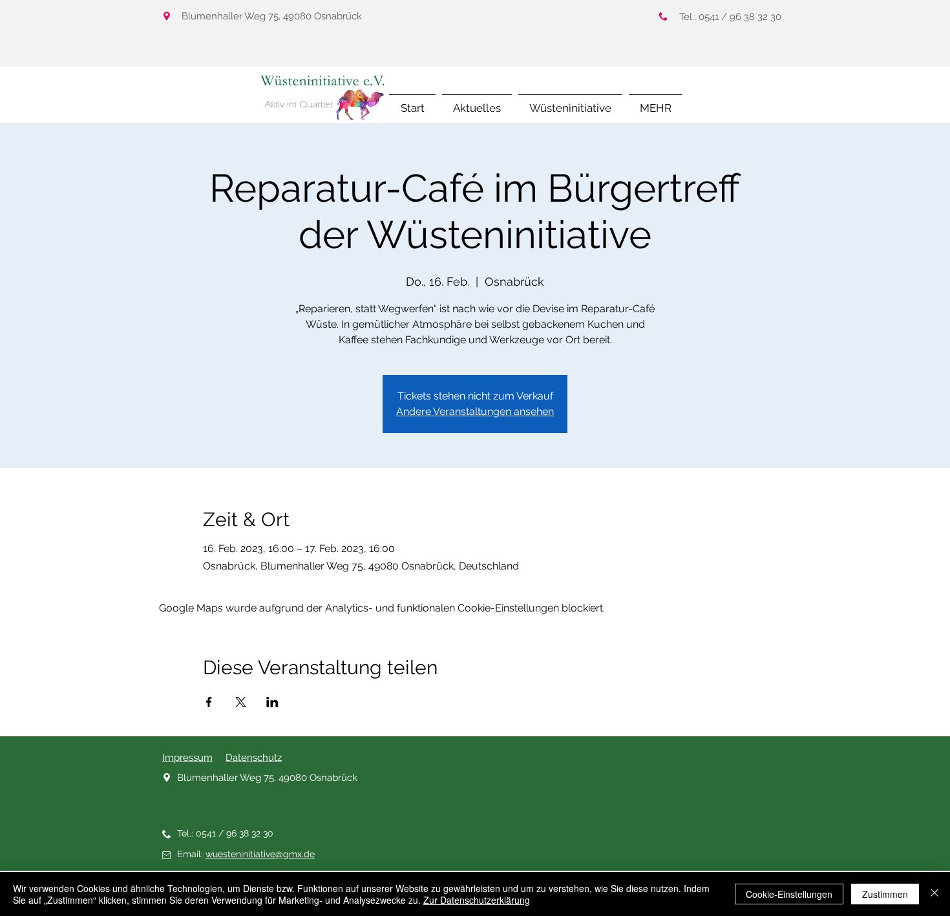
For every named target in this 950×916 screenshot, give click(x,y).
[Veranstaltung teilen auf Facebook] (209, 702)
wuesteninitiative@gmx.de (260, 854)
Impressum (187, 757)
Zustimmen (885, 894)
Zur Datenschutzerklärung (476, 899)
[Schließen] (934, 894)
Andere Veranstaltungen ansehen (475, 411)
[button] (656, 102)
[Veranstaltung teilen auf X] (241, 702)
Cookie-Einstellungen (789, 894)
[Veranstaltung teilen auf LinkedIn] (272, 702)
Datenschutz (254, 757)
